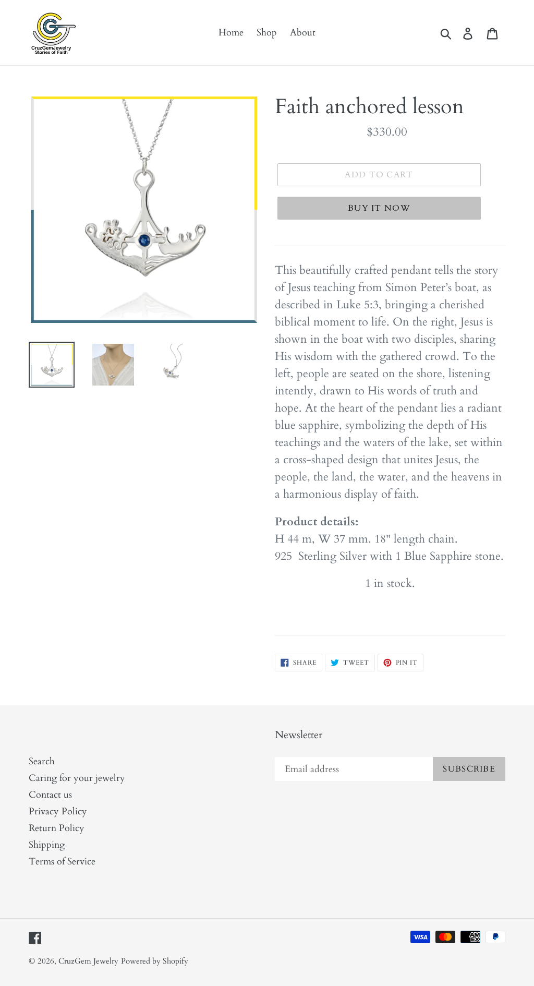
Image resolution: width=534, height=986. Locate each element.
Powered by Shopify (154, 961)
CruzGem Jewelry (88, 961)
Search (42, 761)
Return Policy (56, 828)
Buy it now (379, 208)
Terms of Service (62, 861)
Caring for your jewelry (77, 778)
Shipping (47, 844)
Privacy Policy (58, 811)
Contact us (50, 794)
